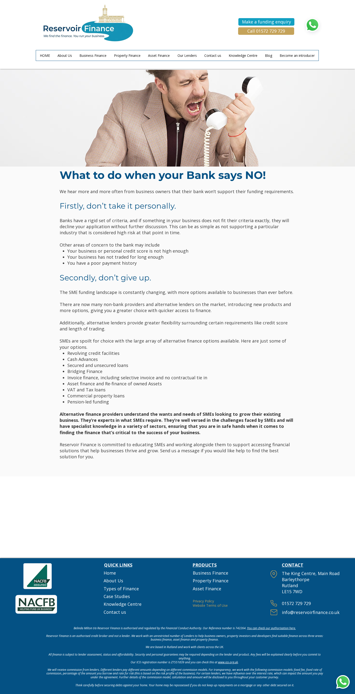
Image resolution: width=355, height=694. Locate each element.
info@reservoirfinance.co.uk (311, 612)
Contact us (115, 612)
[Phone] (273, 603)
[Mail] (273, 612)
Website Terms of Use (210, 605)
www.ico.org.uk (228, 662)
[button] (266, 22)
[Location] (273, 574)
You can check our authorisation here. (271, 628)
